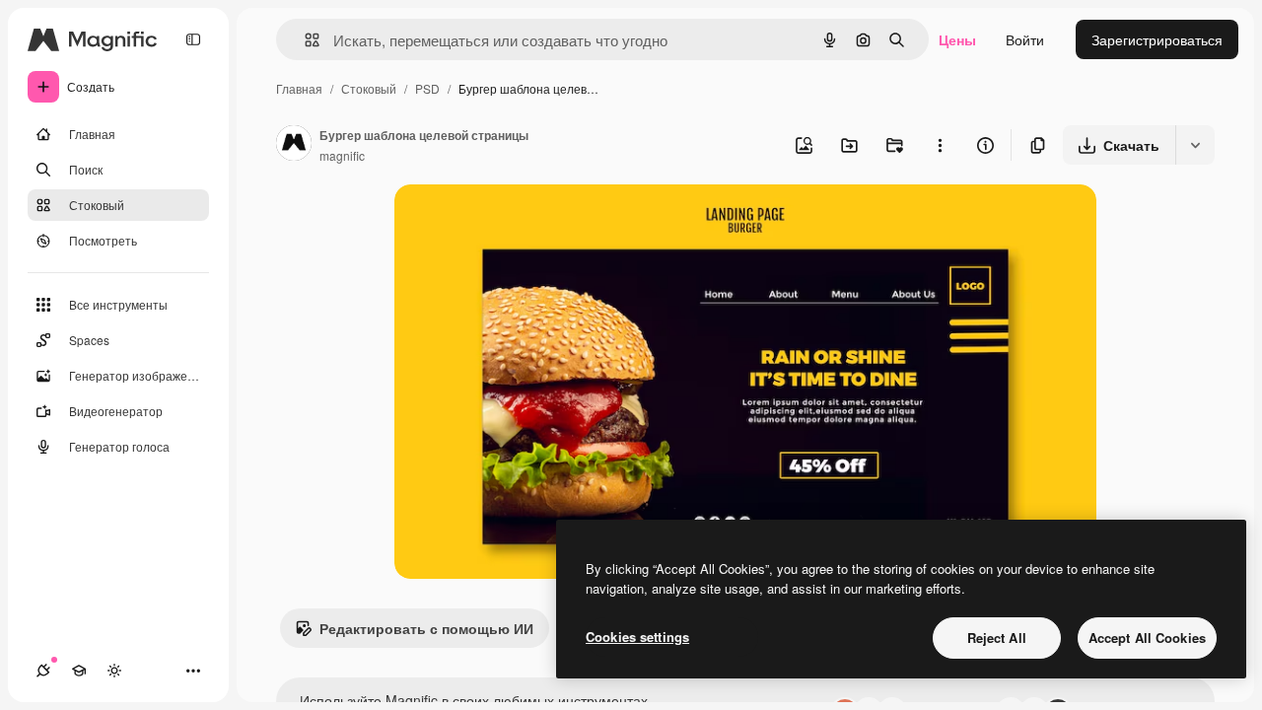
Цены (957, 39)
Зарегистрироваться (1157, 39)
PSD (427, 88)
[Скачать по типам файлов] (1195, 145)
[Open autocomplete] (304, 40)
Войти (1025, 39)
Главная (299, 88)
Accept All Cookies (1147, 637)
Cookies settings (637, 636)
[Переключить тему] (114, 670)
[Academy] (79, 670)
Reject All (996, 637)
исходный (526, 222)
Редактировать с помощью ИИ (426, 628)
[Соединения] (43, 670)
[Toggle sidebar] (193, 39)
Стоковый (368, 88)
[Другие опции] (939, 145)
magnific (342, 155)
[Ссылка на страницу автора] (294, 145)
